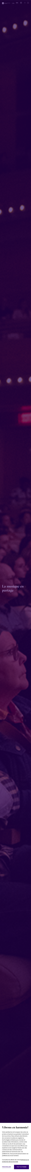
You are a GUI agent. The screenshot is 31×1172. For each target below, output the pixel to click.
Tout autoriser (21, 1167)
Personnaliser (6, 1167)
